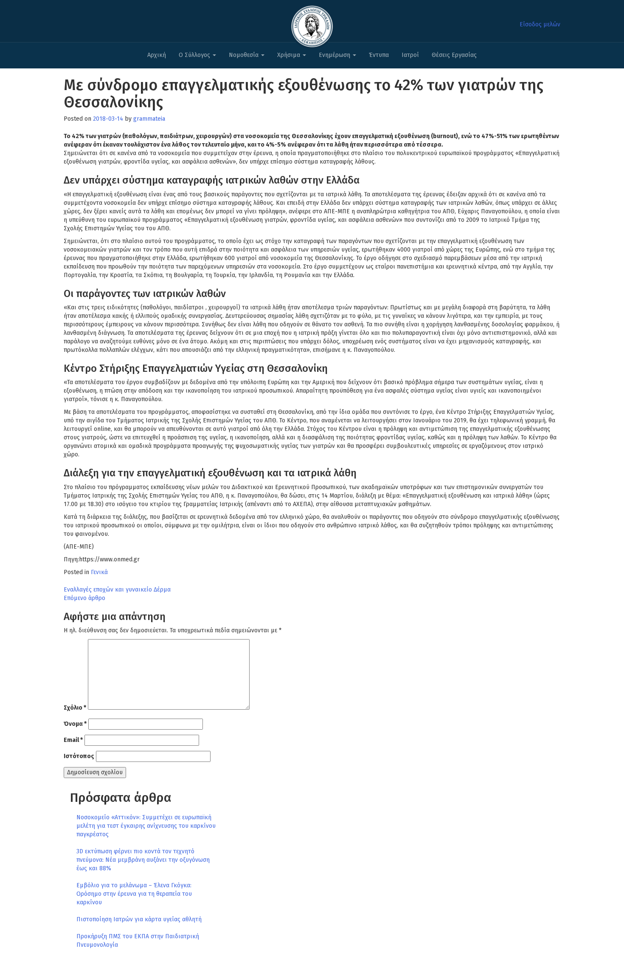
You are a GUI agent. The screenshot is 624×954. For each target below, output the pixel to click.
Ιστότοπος (79, 756)
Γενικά (99, 572)
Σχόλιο (75, 707)
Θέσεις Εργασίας (454, 55)
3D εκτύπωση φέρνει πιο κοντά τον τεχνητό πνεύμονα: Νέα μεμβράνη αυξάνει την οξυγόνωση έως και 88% (143, 860)
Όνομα (75, 724)
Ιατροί (410, 55)
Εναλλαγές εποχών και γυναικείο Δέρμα (117, 589)
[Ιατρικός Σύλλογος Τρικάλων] (312, 24)
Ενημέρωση (335, 55)
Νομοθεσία (244, 55)
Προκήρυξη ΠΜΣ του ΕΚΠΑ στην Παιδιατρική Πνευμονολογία (137, 940)
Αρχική (156, 55)
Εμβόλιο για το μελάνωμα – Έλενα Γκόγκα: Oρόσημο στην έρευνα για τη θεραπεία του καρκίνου (134, 894)
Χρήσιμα (289, 55)
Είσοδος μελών (540, 24)
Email (73, 740)
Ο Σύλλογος (195, 55)
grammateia (149, 118)
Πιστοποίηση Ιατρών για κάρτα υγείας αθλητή (139, 919)
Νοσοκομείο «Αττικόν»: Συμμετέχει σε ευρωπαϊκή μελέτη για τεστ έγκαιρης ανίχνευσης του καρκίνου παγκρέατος (146, 826)
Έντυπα (379, 55)
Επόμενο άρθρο (84, 598)
